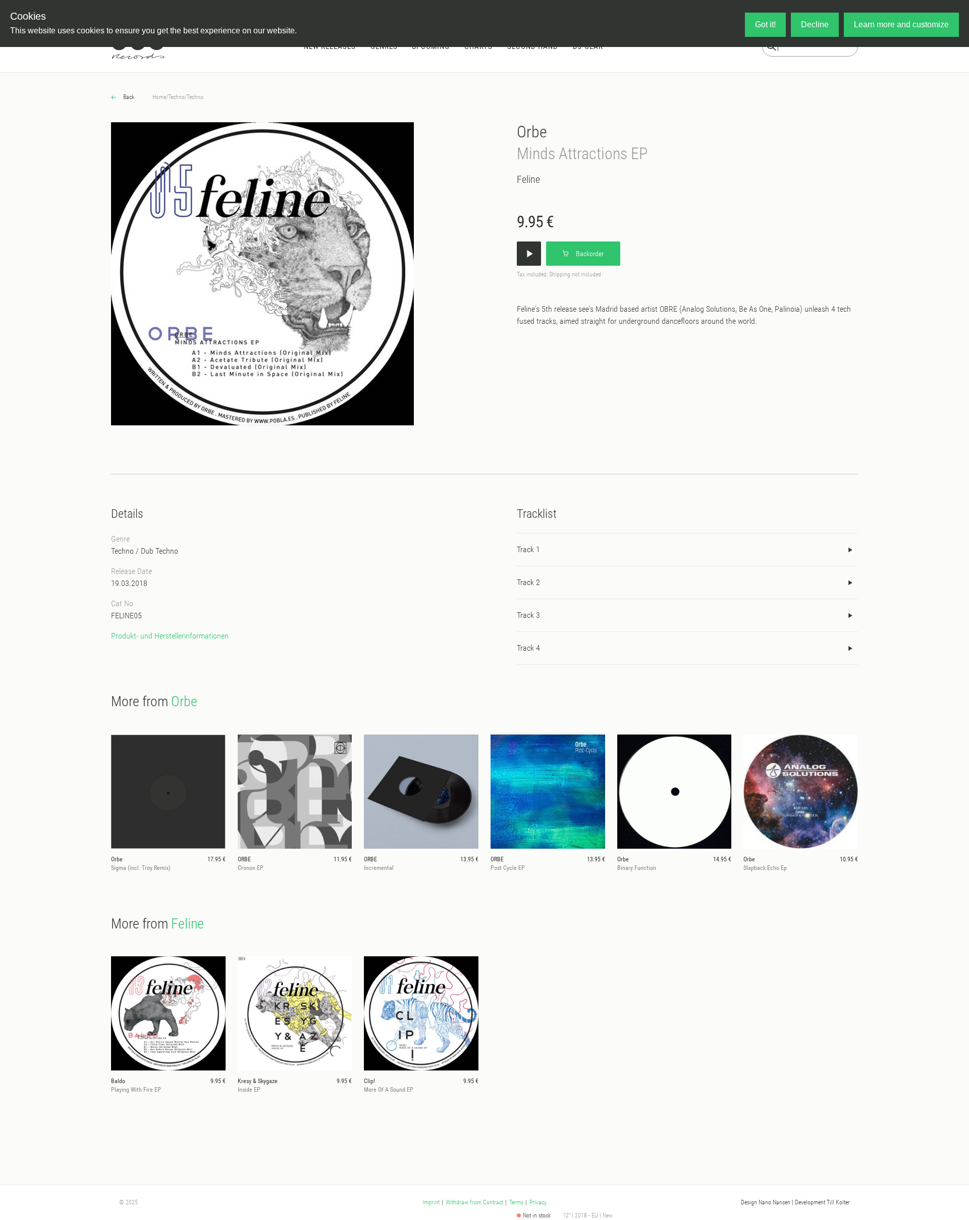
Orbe (532, 131)
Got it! (765, 24)
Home (159, 97)
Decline (815, 24)
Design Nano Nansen (765, 1202)
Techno (176, 97)
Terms (516, 1202)
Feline (528, 179)
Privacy (538, 1202)
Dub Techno (159, 551)
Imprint (431, 1202)
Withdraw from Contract (474, 1202)
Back (128, 97)
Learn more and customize (901, 24)
